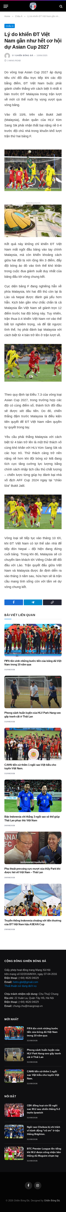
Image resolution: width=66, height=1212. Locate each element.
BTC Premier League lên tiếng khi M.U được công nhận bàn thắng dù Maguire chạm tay (44, 1152)
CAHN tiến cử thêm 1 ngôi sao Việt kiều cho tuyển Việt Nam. (43, 1075)
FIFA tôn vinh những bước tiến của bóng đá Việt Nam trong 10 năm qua (42, 1032)
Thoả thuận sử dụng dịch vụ (20, 985)
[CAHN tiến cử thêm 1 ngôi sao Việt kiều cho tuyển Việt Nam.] (33, 744)
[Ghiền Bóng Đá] (33, 6)
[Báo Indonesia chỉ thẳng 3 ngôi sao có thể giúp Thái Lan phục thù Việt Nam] (33, 796)
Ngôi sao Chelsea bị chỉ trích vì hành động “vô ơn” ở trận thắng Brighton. (43, 1130)
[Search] (60, 6)
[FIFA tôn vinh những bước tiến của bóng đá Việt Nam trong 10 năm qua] (33, 640)
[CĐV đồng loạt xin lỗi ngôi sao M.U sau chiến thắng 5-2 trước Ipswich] (14, 1110)
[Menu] (6, 6)
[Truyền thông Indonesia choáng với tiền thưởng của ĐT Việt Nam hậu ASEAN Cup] (33, 900)
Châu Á (9, 26)
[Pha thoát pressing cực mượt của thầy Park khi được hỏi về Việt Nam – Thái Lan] (33, 848)
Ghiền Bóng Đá (24, 55)
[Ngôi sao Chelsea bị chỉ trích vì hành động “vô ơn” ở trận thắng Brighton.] (14, 1131)
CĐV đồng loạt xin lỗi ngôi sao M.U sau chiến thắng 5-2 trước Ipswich (43, 1109)
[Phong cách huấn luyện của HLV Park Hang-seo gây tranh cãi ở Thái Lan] (33, 692)
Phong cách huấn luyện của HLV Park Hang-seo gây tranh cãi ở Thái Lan (44, 1053)
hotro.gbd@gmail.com (25, 981)
